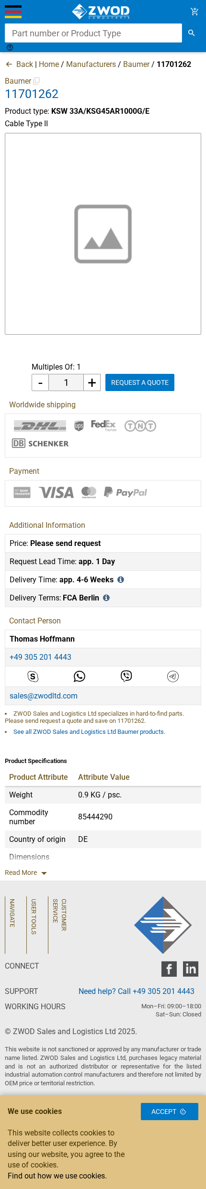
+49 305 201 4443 (40, 657)
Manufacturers (91, 64)
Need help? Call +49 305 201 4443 (137, 991)
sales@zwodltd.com (44, 695)
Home (49, 64)
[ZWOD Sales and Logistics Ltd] (103, 11)
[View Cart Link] (194, 11)
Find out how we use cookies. (57, 1175)
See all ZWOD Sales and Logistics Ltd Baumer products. (89, 731)
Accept (163, 1111)
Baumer (136, 64)
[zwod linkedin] (190, 971)
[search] (191, 33)
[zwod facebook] (169, 971)
